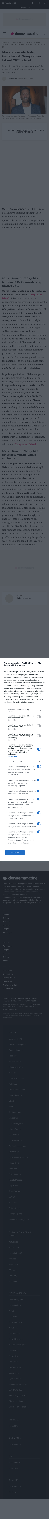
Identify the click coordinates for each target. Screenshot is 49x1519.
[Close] (43, 663)
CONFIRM (15, 852)
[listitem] (24, 710)
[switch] (39, 716)
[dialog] (24, 759)
